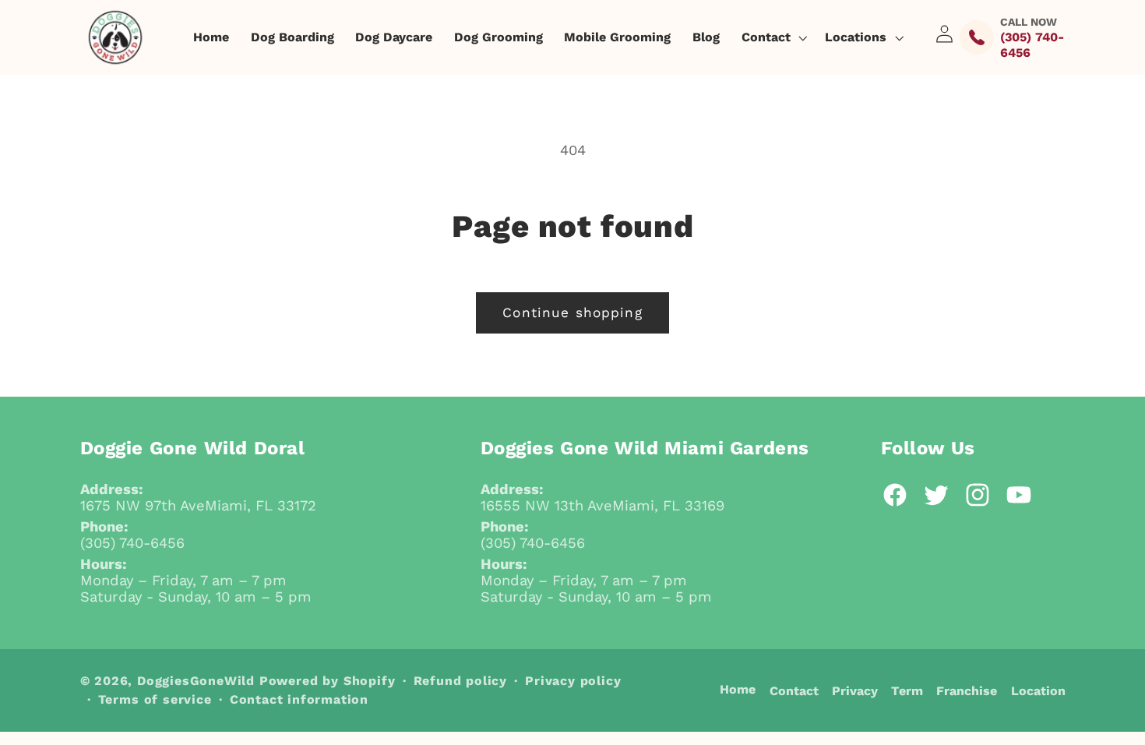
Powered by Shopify (327, 680)
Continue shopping (572, 312)
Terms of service (155, 699)
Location (1038, 690)
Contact (794, 690)
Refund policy (460, 680)
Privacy (855, 690)
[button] (773, 37)
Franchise (966, 690)
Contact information (299, 699)
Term (907, 690)
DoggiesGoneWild (196, 680)
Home (738, 689)
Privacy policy (573, 680)
